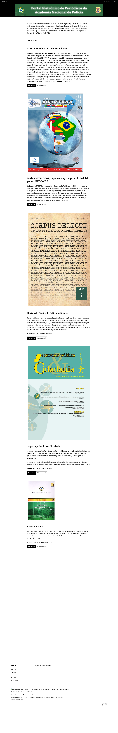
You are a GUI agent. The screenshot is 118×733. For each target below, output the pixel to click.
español (13, 672)
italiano (13, 678)
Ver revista (31, 85)
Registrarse (107, 1)
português (14, 680)
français (13, 675)
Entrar (114, 1)
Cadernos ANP (35, 526)
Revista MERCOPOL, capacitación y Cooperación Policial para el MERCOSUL (57, 180)
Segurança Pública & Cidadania (43, 446)
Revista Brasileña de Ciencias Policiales (47, 48)
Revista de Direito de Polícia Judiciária (47, 313)
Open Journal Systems (43, 666)
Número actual (41, 85)
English (13, 669)
